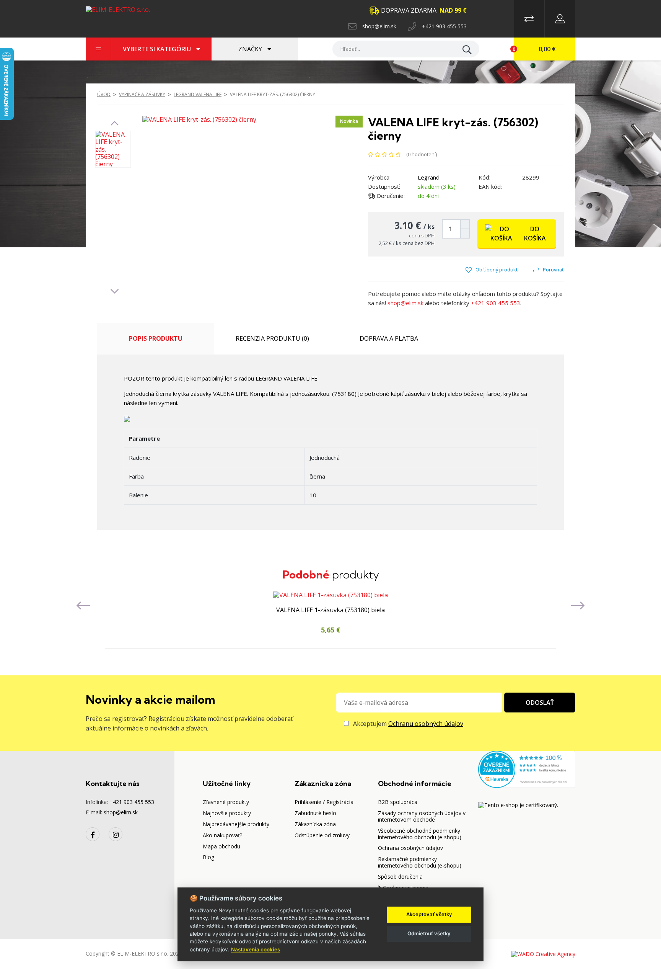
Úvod (104, 94)
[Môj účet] (560, 19)
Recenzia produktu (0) (272, 338)
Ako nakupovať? (222, 835)
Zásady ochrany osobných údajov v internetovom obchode (422, 816)
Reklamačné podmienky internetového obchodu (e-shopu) (419, 862)
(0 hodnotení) (421, 154)
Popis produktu (155, 338)
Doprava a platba (389, 338)
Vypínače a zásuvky (142, 94)
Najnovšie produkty (227, 813)
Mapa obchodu (221, 846)
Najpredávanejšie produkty (236, 824)
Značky (251, 49)
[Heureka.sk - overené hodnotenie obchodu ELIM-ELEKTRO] (526, 768)
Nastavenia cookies (255, 949)
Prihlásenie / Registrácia (324, 802)
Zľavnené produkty (226, 802)
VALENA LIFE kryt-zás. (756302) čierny (272, 94)
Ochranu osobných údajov (425, 723)
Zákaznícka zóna (315, 824)
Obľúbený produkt (496, 269)
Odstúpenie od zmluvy (322, 835)
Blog (208, 857)
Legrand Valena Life (197, 94)
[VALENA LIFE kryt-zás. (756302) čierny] (199, 119)
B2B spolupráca (397, 802)
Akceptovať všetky (429, 914)
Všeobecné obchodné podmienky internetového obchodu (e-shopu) (419, 834)
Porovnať (553, 269)
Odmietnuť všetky (429, 933)
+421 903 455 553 (444, 26)
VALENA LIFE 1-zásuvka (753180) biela (330, 610)
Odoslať (540, 702)
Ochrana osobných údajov (410, 847)
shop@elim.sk (379, 26)
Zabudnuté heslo (315, 813)
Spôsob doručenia (400, 876)
